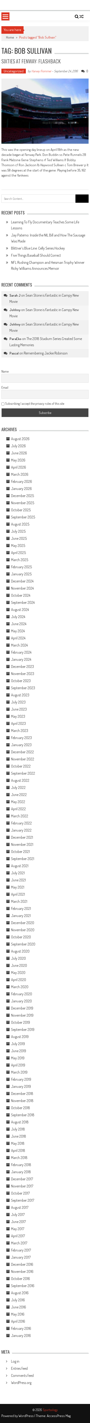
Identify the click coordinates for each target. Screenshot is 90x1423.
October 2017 (20, 1193)
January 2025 (21, 574)
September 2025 (23, 517)
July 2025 (18, 531)
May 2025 (18, 545)
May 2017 (17, 1228)
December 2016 (22, 1264)
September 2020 (23, 944)
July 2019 (18, 1043)
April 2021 (18, 894)
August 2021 (19, 865)
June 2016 (18, 1307)
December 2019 (22, 1008)
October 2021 (20, 851)
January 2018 (21, 1172)
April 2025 (18, 552)
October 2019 (20, 1022)
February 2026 (21, 481)
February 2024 (21, 652)
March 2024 (19, 645)
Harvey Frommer (41, 71)
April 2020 (18, 979)
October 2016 (20, 1278)
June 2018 (18, 1136)
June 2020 (19, 965)
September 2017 (22, 1200)
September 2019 (22, 1029)
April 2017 (18, 1236)
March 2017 (19, 1243)
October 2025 (21, 510)
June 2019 (18, 1051)
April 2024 (18, 638)
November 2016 (22, 1271)
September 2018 (22, 1115)
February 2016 (21, 1328)
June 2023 (19, 709)
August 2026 (20, 438)
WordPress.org (21, 1382)
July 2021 (18, 873)
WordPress (26, 1416)
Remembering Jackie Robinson (46, 353)
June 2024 (18, 624)
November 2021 (22, 844)
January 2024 (21, 659)
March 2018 (19, 1157)
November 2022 (22, 759)
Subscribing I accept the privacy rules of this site (34, 403)
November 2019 (22, 1015)
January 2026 (21, 488)
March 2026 (19, 474)
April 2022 (18, 809)
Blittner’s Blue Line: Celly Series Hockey (38, 248)
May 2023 (18, 716)
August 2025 (20, 524)
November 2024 (22, 588)
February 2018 (21, 1164)
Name (5, 371)
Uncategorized (14, 71)
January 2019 (21, 1086)
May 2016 (17, 1314)
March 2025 (19, 559)
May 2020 (18, 972)
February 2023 (21, 737)
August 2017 (19, 1207)
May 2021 (17, 887)
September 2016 (22, 1285)
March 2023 (19, 730)
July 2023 (18, 702)
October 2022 (21, 766)
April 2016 (18, 1321)
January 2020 (21, 1001)
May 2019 (17, 1058)
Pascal (14, 353)
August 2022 (20, 780)
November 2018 (22, 1100)
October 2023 (21, 680)
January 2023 (21, 744)
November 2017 (22, 1186)
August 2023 (20, 695)
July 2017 (18, 1214)
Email (4, 387)
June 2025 (19, 538)
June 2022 (19, 794)
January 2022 (21, 830)
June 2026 (19, 453)
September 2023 (23, 688)
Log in (15, 1361)
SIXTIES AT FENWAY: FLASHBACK (31, 61)
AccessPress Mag (59, 1416)
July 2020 (18, 958)
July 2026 (18, 446)
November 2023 (22, 673)
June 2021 (18, 880)
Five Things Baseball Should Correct (36, 255)
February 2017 (21, 1250)
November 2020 (22, 930)
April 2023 (18, 723)
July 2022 (18, 787)
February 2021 (21, 908)
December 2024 (22, 581)
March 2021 (19, 901)
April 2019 (18, 1065)
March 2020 (19, 986)
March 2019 (19, 1072)
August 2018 (20, 1122)
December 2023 (22, 666)
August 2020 (20, 951)
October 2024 (20, 595)
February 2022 (21, 823)
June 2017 (18, 1221)
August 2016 (20, 1293)
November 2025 (22, 503)
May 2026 (18, 460)
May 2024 (18, 631)
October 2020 (21, 937)
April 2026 (18, 467)
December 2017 (22, 1179)
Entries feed (19, 1368)
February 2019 (21, 1079)
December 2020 (22, 922)
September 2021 (22, 858)
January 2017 (21, 1257)
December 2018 (22, 1093)
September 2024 (23, 602)
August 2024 (20, 609)
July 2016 (18, 1300)
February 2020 (21, 994)
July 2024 (18, 616)
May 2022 (18, 801)
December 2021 (22, 837)
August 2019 (20, 1036)
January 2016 (21, 1335)
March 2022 (19, 816)
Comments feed (22, 1375)
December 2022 (22, 752)
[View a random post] (81, 16)
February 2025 (21, 567)
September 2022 (23, 773)
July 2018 (18, 1129)
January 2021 (21, 915)
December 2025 (22, 495)
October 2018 (20, 1107)
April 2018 (18, 1150)
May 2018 (17, 1143)
